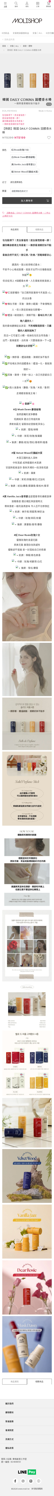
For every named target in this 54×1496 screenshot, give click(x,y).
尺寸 (4, 182)
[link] (15, 409)
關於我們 (9, 1403)
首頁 (4, 46)
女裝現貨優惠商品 (21, 33)
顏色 (4, 150)
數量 (4, 191)
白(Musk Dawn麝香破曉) (23, 157)
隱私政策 (9, 1448)
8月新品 (5, 33)
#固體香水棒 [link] (21, 280)
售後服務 (9, 1421)
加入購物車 (27, 200)
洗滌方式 (9, 1439)
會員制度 (9, 1430)
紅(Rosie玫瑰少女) (20, 149)
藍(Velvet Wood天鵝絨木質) (24, 171)
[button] (4, 80)
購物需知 (9, 1412)
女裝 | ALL (37, 33)
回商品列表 (9, 39)
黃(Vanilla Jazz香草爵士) (23, 164)
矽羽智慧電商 (37, 1489)
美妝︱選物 (27, 46)
